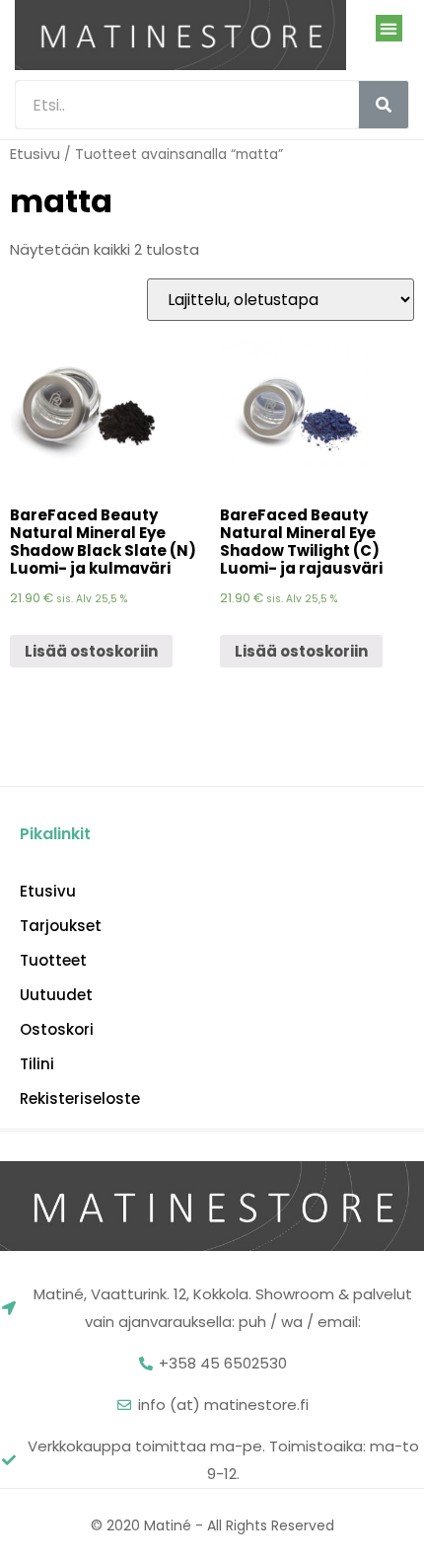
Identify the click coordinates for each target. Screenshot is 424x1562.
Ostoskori (57, 1030)
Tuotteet (53, 961)
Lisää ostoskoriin (91, 651)
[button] (389, 28)
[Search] (383, 104)
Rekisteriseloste (80, 1099)
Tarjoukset (61, 926)
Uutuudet (56, 995)
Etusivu (35, 153)
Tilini (37, 1064)
